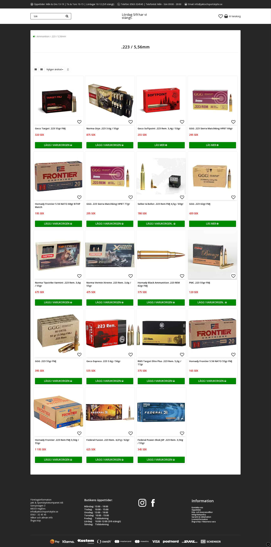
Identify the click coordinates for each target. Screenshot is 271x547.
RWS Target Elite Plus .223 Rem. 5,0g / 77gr (159, 363)
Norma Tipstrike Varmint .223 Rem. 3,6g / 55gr (58, 284)
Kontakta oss (197, 507)
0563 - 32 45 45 (38, 514)
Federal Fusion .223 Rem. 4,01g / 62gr (107, 439)
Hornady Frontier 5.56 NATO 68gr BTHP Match (57, 205)
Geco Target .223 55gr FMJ (50, 128)
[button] (220, 16)
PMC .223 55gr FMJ (199, 282)
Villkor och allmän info (41, 517)
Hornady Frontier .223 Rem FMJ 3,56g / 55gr (57, 441)
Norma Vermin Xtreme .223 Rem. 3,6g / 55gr (108, 284)
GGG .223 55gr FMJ (45, 361)
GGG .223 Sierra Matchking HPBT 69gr (211, 128)
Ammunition (43, 36)
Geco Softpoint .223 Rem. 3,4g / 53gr (159, 128)
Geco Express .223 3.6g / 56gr (103, 361)
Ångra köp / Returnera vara (204, 521)
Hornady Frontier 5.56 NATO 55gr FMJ (210, 361)
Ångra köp (35, 520)
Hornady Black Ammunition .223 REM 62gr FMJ (159, 284)
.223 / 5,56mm (58, 36)
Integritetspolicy (199, 514)
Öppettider (196, 510)
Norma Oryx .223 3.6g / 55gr (102, 128)
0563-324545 (136, 4)
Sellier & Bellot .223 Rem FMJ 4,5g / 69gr (160, 203)
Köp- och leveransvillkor (202, 512)
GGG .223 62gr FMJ (199, 203)
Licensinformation (200, 519)
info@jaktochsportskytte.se (208, 4)
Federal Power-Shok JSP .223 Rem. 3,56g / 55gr (160, 441)
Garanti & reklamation (201, 517)
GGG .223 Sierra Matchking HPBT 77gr (108, 203)
